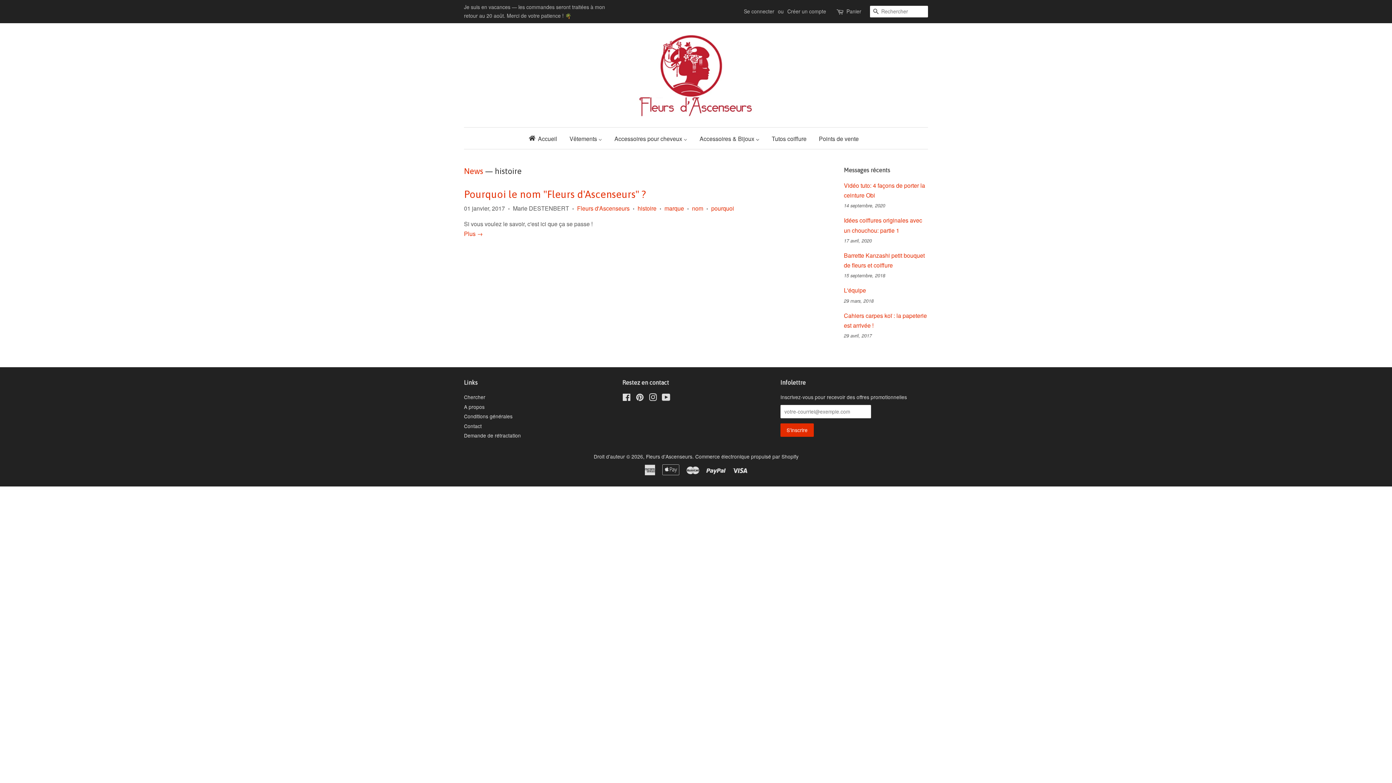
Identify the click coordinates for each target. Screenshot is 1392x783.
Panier (853, 11)
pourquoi (722, 208)
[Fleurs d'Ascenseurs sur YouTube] (666, 398)
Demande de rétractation (492, 435)
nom (697, 208)
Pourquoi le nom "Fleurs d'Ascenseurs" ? (555, 194)
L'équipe (855, 290)
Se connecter (759, 11)
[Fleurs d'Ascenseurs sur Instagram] (653, 398)
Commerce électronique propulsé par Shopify (747, 456)
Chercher (474, 397)
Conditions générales (488, 416)
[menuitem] (545, 138)
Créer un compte (806, 11)
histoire (647, 208)
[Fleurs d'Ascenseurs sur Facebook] (626, 398)
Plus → (473, 233)
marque (674, 208)
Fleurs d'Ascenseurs (603, 208)
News (473, 171)
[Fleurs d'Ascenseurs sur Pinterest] (640, 398)
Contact (473, 426)
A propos (474, 406)
